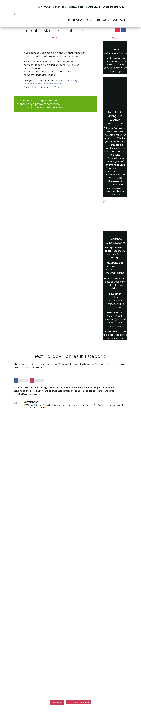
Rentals (101, 19)
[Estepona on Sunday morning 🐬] (23, 417)
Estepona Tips (78, 19)
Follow (23, 380)
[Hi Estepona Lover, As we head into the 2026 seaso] (118, 486)
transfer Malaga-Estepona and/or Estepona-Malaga (51, 82)
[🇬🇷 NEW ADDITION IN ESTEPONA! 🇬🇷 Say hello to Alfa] (70, 486)
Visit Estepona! (114, 7)
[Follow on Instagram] (117, 30)
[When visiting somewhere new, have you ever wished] (47, 555)
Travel (55, 37)
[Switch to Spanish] (76, 7)
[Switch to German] (93, 7)
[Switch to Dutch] (44, 7)
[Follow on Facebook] (123, 30)
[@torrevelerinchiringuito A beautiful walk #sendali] (94, 421)
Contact (118, 19)
